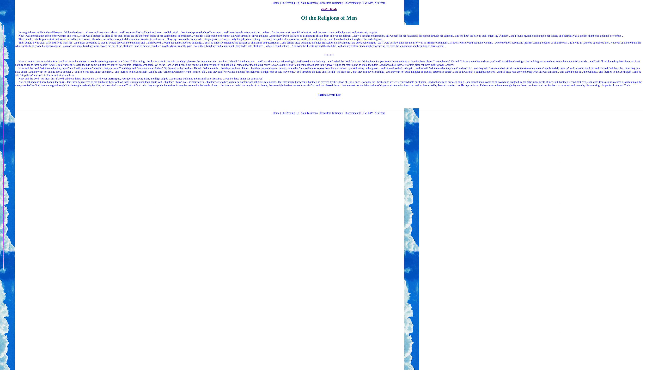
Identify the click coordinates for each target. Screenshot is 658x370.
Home (276, 2)
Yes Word (380, 2)
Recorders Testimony (331, 2)
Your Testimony (309, 2)
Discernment (351, 2)
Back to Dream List (329, 94)
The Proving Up (290, 2)
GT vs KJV (366, 2)
